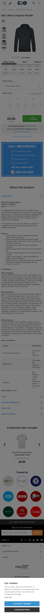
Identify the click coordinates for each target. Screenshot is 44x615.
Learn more (8, 597)
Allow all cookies (22, 604)
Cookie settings (22, 610)
